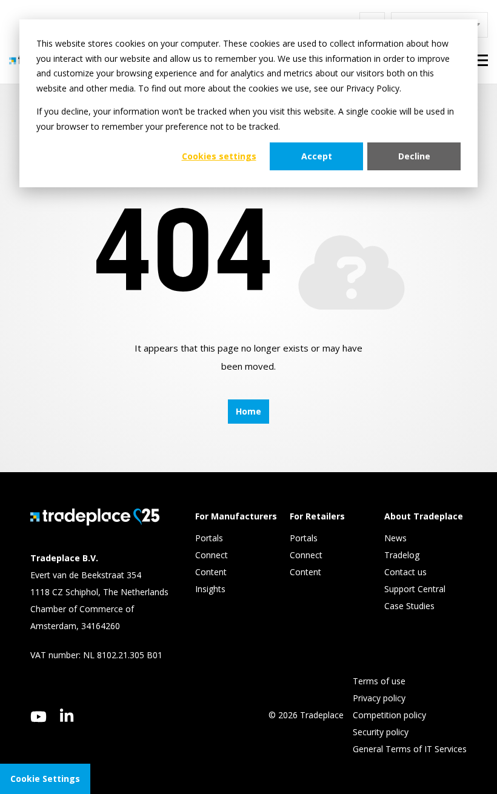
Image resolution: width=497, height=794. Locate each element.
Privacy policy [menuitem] (379, 698)
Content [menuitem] (212, 572)
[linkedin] (67, 715)
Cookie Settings (45, 778)
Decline (414, 156)
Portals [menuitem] (209, 538)
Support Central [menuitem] (414, 589)
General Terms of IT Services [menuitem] (410, 749)
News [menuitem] (395, 538)
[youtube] (38, 716)
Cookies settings (219, 156)
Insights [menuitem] (211, 589)
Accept (316, 156)
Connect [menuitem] (212, 555)
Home (248, 411)
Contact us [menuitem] (405, 572)
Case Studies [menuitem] (409, 606)
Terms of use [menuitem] (379, 681)
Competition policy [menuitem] (389, 715)
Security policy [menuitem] (381, 732)
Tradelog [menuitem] (403, 555)
